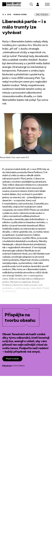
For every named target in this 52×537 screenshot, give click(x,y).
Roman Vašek (20, 14)
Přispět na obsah (12, 359)
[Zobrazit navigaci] (47, 4)
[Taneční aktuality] (11, 4)
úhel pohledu (42, 14)
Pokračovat (7, 365)
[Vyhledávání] (31, 4)
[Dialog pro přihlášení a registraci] (37, 4)
